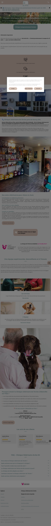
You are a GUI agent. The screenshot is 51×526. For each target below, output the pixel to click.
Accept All (38, 88)
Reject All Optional (28, 88)
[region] (25, 84)
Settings (12, 88)
